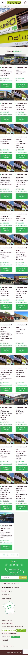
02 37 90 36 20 (21, 150)
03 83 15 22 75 (6, 300)
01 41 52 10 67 (21, 382)
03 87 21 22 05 (6, 422)
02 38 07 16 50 (21, 78)
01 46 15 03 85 (21, 262)
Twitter (21, 565)
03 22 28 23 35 (6, 78)
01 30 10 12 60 (21, 189)
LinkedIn (17, 565)
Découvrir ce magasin (6, 85)
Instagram (14, 565)
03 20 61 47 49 (21, 422)
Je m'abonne (23, 577)
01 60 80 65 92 (6, 262)
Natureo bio (14, 2)
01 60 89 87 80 (6, 189)
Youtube (10, 565)
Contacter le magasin (7, 80)
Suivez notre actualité (14, 574)
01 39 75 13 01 (6, 461)
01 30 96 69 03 (6, 382)
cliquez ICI (5, 640)
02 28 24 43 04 (6, 343)
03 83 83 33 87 (6, 501)
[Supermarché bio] (2, 6)
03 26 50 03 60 (6, 223)
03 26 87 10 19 (6, 150)
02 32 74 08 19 (21, 343)
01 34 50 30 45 (21, 300)
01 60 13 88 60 (21, 112)
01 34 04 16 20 (6, 540)
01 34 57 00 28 (21, 501)
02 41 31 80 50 (6, 112)
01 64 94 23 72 (21, 223)
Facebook (6, 565)
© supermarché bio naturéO (14, 652)
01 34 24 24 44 (21, 461)
